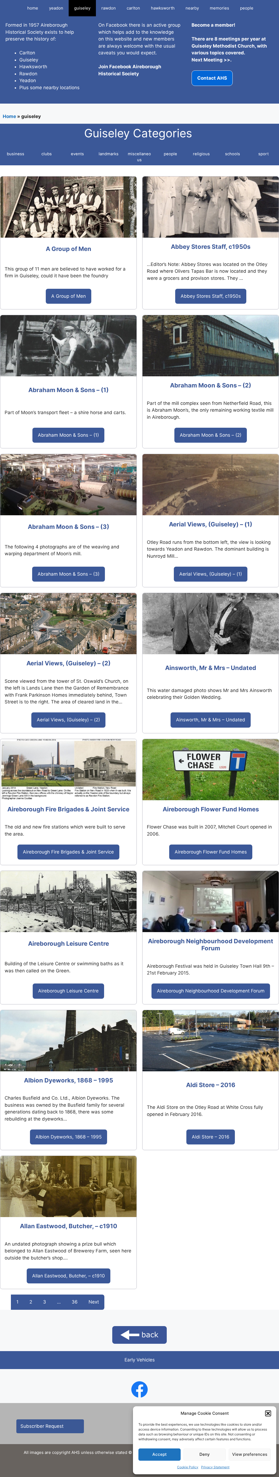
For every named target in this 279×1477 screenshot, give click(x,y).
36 (75, 1302)
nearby (192, 8)
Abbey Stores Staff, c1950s (210, 246)
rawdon (108, 8)
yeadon (56, 8)
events (77, 153)
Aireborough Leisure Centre (68, 943)
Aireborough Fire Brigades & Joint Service (68, 809)
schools (232, 153)
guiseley (82, 8)
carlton (133, 8)
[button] (268, 1413)
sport (263, 153)
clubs (46, 153)
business (15, 153)
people (246, 8)
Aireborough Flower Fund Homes (211, 809)
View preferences (249, 1454)
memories (219, 8)
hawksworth (163, 8)
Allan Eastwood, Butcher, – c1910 (68, 1226)
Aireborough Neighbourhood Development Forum (210, 945)
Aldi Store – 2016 (210, 1084)
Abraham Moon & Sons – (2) (210, 385)
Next (94, 1302)
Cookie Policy (187, 1467)
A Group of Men (68, 248)
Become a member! (213, 25)
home (32, 8)
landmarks (109, 153)
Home (9, 116)
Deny (204, 1454)
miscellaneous (139, 156)
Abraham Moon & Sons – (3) (68, 526)
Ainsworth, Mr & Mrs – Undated (210, 667)
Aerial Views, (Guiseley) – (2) (68, 663)
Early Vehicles (140, 1360)
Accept (159, 1454)
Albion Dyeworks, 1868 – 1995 (68, 1080)
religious (201, 153)
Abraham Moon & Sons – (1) (68, 389)
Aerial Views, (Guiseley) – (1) (210, 524)
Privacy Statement (215, 1467)
